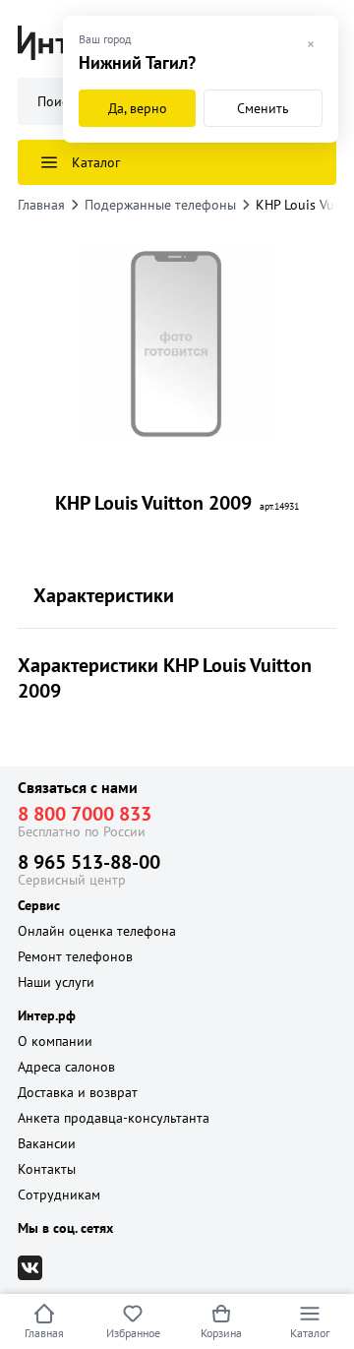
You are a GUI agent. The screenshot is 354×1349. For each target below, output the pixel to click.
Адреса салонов (66, 1066)
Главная (44, 1332)
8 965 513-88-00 (89, 862)
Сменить (263, 108)
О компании (55, 1041)
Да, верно (137, 108)
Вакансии (47, 1143)
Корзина (221, 1332)
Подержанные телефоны (160, 205)
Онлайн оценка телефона (97, 931)
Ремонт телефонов (75, 956)
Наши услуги (56, 982)
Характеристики (103, 595)
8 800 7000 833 (84, 814)
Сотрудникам (59, 1194)
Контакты (47, 1169)
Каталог (309, 1332)
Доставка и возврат (78, 1092)
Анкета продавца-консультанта (113, 1118)
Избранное (133, 1332)
